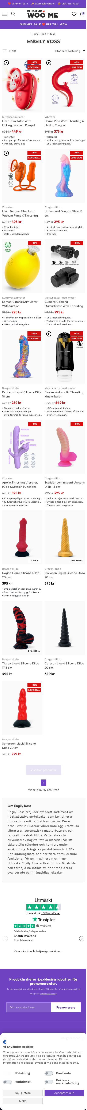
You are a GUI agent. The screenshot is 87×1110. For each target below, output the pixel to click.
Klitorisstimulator (13, 116)
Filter (12, 50)
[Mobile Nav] (4, 14)
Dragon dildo (53, 207)
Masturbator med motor (60, 297)
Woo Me (42, 15)
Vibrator (50, 116)
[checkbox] (7, 1073)
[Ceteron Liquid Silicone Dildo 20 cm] (65, 628)
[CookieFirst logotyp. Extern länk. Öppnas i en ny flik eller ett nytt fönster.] (4, 1042)
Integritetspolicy (72, 1038)
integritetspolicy (48, 994)
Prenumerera (65, 1007)
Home (35, 34)
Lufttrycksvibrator (13, 297)
